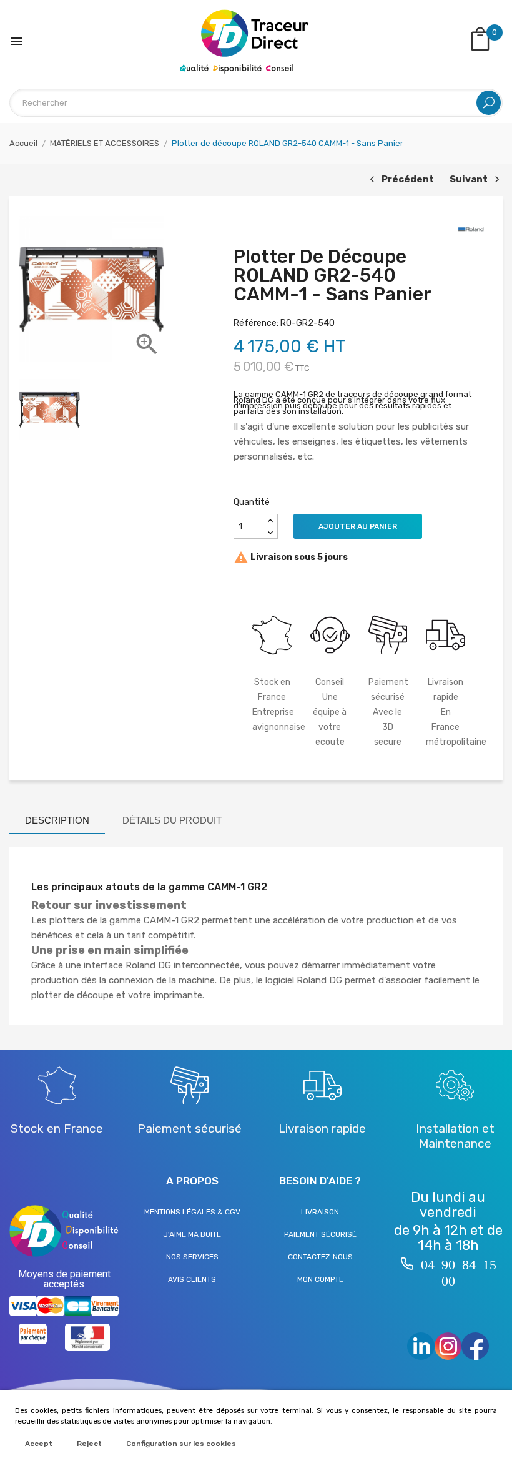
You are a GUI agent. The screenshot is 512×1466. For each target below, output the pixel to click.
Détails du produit (172, 820)
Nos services (192, 1256)
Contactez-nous (320, 1256)
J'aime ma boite (192, 1234)
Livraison (320, 1212)
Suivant (473, 180)
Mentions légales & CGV (192, 1212)
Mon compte (320, 1279)
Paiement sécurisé (320, 1234)
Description (57, 820)
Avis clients (192, 1279)
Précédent (400, 180)
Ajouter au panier (357, 526)
